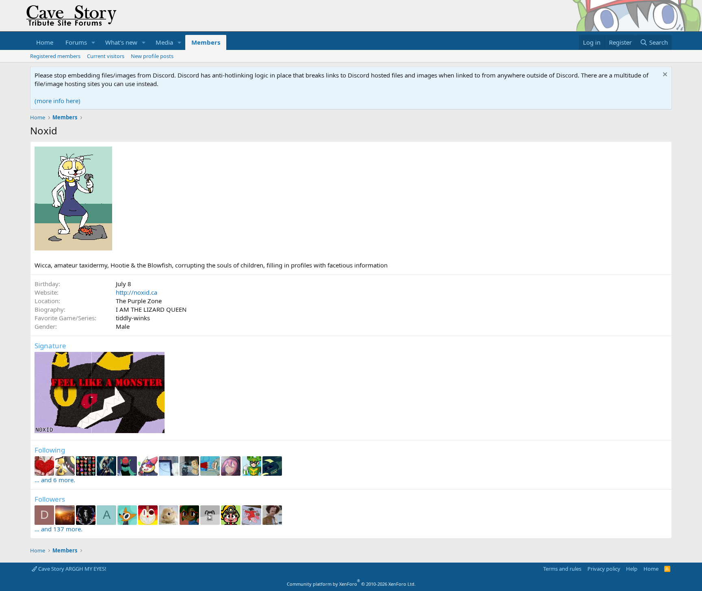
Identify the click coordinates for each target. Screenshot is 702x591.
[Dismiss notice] (664, 75)
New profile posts (152, 56)
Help (631, 568)
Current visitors (105, 56)
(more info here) (57, 101)
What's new (121, 42)
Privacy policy (603, 568)
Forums (76, 42)
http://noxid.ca (136, 292)
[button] (93, 42)
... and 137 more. (58, 529)
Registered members (55, 56)
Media (164, 42)
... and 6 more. (55, 480)
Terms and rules (562, 568)
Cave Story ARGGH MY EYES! (71, 568)
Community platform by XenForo (351, 584)
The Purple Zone (139, 301)
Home (44, 42)
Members (205, 42)
